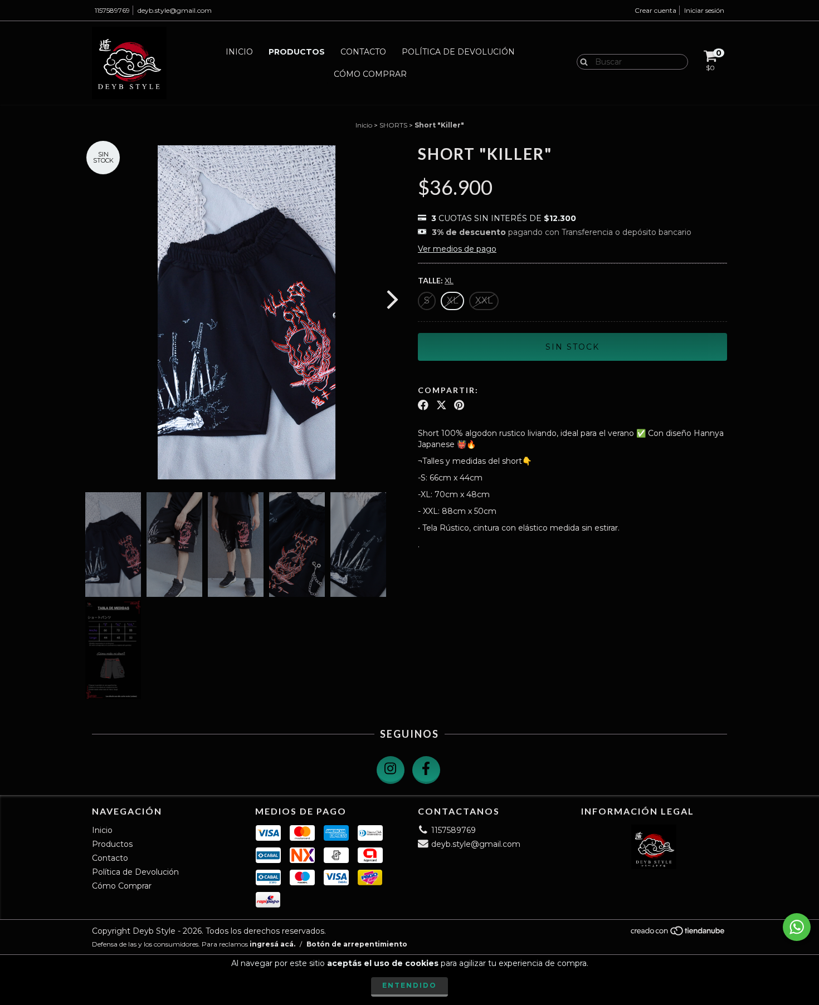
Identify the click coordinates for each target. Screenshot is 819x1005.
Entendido (409, 985)
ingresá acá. (272, 944)
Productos (297, 52)
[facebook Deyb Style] (426, 770)
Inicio (239, 52)
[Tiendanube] (678, 933)
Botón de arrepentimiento (356, 944)
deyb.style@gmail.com (175, 10)
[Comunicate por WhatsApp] (797, 927)
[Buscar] (581, 61)
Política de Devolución (458, 52)
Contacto (363, 52)
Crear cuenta (655, 10)
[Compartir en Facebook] (423, 405)
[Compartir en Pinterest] (459, 405)
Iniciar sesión (704, 10)
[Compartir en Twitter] (441, 405)
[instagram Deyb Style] (390, 770)
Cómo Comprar (370, 74)
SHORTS (393, 125)
